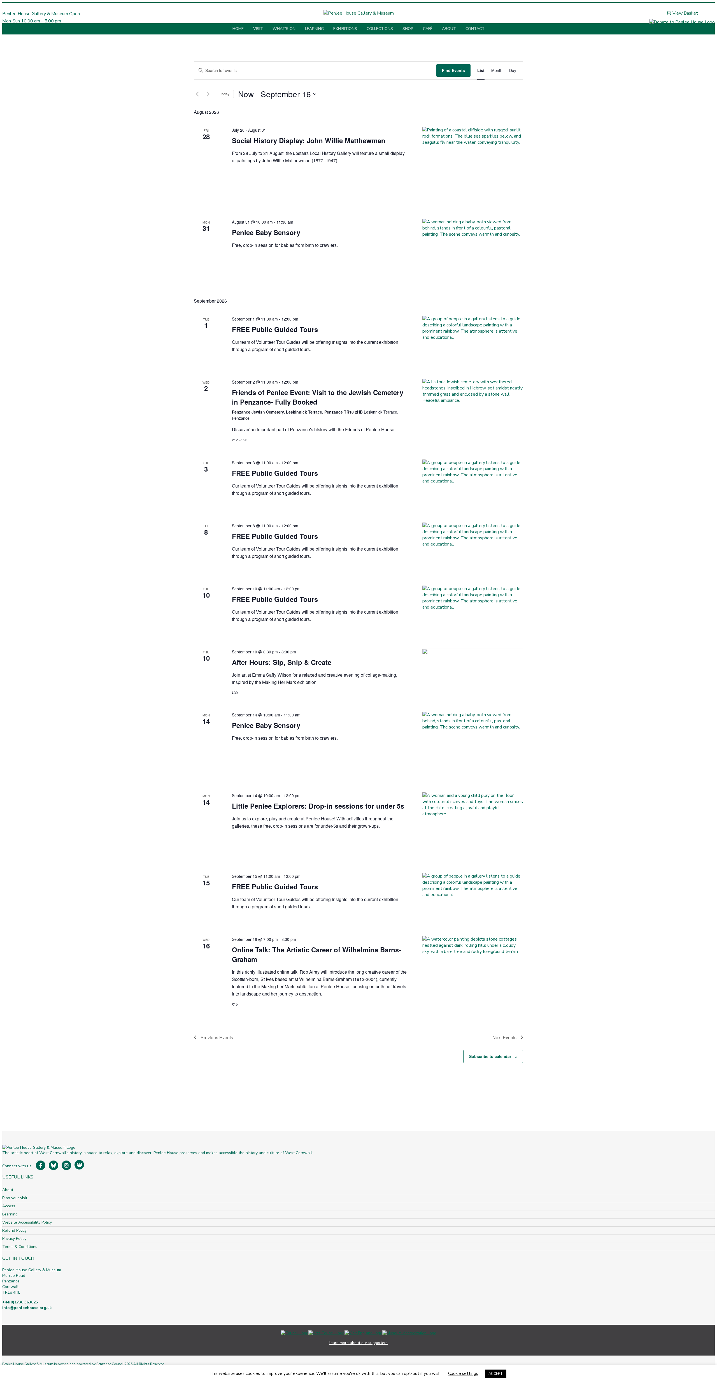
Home (238, 28)
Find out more (15, 28)
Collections (380, 28)
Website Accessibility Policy (27, 1222)
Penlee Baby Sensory (266, 232)
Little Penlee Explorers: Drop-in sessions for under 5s (318, 806)
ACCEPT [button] (495, 1373)
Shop (407, 28)
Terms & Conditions (19, 1246)
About (449, 28)
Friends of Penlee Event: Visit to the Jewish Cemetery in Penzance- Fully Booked (317, 397)
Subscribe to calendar (490, 1056)
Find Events (453, 70)
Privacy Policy (14, 1238)
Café (427, 28)
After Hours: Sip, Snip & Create (281, 662)
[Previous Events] (197, 94)
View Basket (684, 13)
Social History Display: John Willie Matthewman (308, 140)
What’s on (284, 28)
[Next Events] (208, 94)
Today (224, 93)
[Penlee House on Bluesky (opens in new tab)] (53, 1165)
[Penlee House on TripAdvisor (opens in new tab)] (79, 1164)
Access (8, 1206)
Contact (475, 28)
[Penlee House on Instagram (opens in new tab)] (66, 1165)
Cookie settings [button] (463, 1373)
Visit (258, 28)
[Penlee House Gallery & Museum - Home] (358, 13)
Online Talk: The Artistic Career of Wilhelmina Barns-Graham (316, 954)
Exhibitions (345, 28)
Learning (314, 28)
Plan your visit (14, 1198)
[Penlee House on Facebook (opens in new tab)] (40, 1165)
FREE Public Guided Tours (275, 329)
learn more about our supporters (358, 1342)
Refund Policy (14, 1230)
